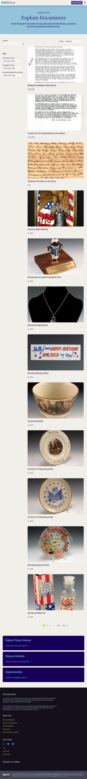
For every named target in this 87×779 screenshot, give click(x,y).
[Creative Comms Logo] (6, 775)
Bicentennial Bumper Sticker (56, 356)
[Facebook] (8, 744)
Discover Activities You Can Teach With (17, 662)
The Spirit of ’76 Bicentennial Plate (56, 452)
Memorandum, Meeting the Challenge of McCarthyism (56, 68)
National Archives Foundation (11, 732)
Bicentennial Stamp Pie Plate (56, 548)
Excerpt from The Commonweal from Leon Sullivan (56, 116)
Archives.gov (6, 729)
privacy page (54, 776)
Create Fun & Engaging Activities (15, 678)
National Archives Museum (10, 723)
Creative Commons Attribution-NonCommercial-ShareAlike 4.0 (47, 773)
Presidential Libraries (8, 726)
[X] (3, 744)
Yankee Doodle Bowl (56, 404)
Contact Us (6, 751)
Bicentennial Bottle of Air (56, 596)
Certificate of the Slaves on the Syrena (56, 164)
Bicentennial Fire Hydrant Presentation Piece (56, 260)
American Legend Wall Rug (56, 212)
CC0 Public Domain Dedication (77, 774)
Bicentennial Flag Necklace (56, 308)
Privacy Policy (6, 754)
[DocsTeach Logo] (8, 2)
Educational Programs (9, 720)
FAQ (4, 748)
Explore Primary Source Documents (16, 646)
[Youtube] (13, 744)
